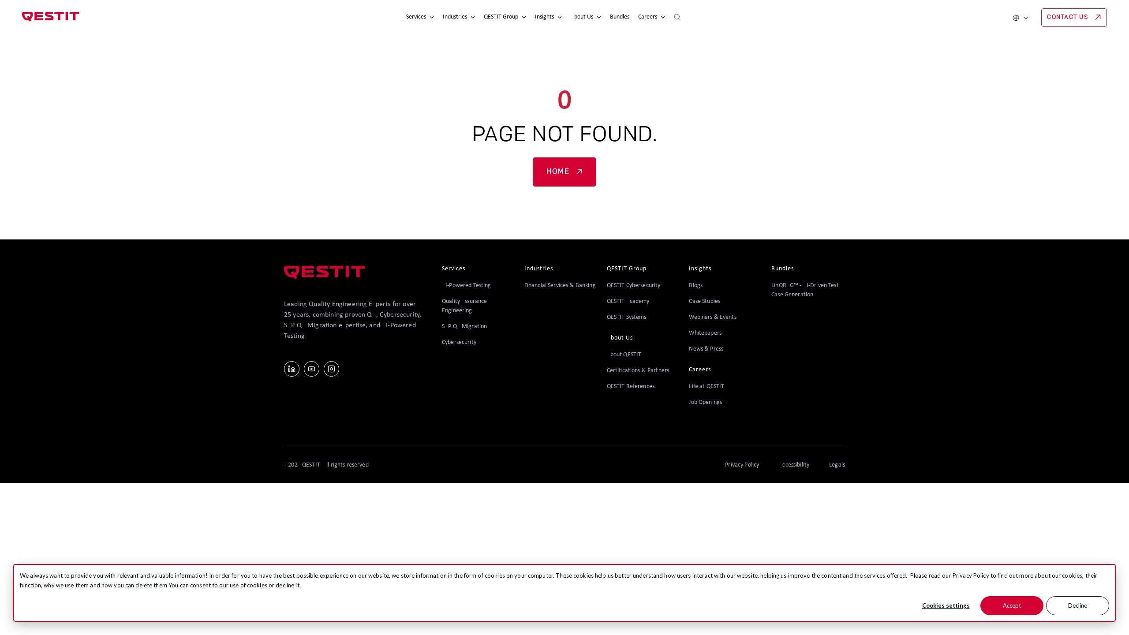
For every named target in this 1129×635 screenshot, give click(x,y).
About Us (582, 17)
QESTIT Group (501, 17)
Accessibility (794, 465)
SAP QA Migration (464, 326)
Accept (1012, 605)
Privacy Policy (971, 575)
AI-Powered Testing (466, 285)
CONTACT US (1067, 17)
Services (416, 17)
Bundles (619, 17)
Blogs (696, 285)
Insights (544, 17)
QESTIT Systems (627, 317)
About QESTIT (624, 354)
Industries (455, 17)
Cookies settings (946, 605)
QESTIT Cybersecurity (634, 285)
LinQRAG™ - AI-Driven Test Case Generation (805, 290)
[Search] (677, 17)
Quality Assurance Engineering (464, 306)
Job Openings (705, 402)
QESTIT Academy (628, 301)
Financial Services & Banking (560, 285)
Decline (1077, 605)
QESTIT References (630, 386)
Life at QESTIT (706, 386)
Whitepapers (705, 333)
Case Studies (704, 301)
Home (557, 172)
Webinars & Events (712, 317)
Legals (837, 465)
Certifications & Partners (638, 370)
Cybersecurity (459, 342)
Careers (647, 17)
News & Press (706, 349)
